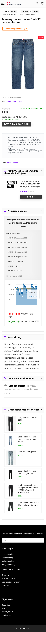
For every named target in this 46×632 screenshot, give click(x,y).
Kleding (25, 11)
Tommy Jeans (12, 163)
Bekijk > (31, 196)
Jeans (35, 11)
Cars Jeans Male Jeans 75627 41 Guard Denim (28, 504)
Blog (3, 608)
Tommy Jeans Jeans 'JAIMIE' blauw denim (30, 182)
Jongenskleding (8, 564)
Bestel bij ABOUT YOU (16, 124)
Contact (5, 585)
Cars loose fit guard (27, 451)
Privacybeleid (7, 612)
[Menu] (3, 3)
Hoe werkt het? (8, 578)
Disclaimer (6, 615)
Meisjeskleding (8, 561)
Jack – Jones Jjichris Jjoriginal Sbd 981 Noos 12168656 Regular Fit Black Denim (28, 489)
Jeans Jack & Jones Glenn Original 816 (27, 472)
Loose (21, 101)
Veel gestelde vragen (11, 582)
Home (4, 11)
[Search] (37, 3)
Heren (13, 11)
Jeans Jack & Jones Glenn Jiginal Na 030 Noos (27, 439)
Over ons (6, 575)
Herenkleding (7, 557)
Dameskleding (8, 554)
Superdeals (6, 605)
